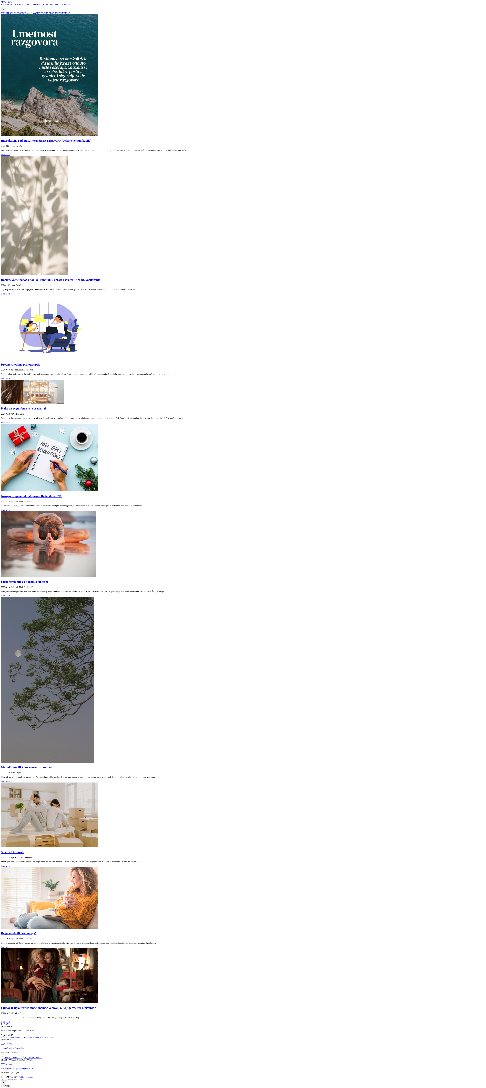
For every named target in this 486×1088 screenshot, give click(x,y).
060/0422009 (6, 1064)
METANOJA (6, 2)
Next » (10, 1024)
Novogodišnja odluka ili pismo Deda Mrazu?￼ (31, 496)
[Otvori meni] (2, 7)
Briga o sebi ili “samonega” (18, 933)
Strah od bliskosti (12, 852)
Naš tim (18, 1037)
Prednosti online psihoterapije (20, 364)
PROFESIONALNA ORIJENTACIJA (32, 4)
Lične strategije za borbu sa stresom (24, 581)
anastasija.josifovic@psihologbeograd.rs (17, 1068)
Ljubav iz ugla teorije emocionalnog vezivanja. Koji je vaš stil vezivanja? (48, 1007)
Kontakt (49, 1037)
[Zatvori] (3, 1083)
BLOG (51, 4)
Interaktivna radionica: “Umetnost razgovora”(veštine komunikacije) (46, 140)
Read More (5, 155)
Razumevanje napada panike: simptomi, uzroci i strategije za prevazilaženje (50, 279)
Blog (44, 1037)
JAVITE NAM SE (62, 4)
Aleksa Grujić (17, 1079)
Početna (4, 1037)
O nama (11, 1037)
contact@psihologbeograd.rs (12, 1048)
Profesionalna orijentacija (31, 1037)
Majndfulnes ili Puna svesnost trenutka (26, 767)
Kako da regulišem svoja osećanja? (23, 408)
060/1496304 (6, 1044)
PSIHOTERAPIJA (8, 4)
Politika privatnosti (25, 1077)
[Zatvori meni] (3, 10)
